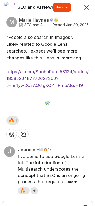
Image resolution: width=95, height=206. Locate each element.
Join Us (62, 7)
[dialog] (47, 103)
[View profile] (9, 7)
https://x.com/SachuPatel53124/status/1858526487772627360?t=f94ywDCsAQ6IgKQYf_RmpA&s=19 (47, 78)
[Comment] (23, 134)
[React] (12, 134)
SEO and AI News (37, 25)
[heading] (36, 7)
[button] (12, 120)
